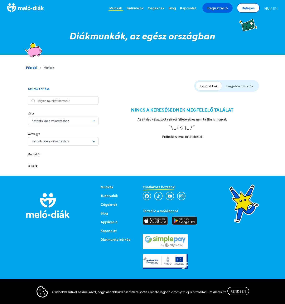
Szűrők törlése (39, 88)
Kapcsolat (188, 7)
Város (31, 113)
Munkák (115, 7)
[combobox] (61, 121)
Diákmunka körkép (116, 239)
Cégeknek (156, 7)
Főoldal (31, 67)
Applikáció (109, 221)
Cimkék (33, 166)
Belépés (248, 7)
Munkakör (34, 154)
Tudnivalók (135, 7)
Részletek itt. (218, 291)
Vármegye (34, 134)
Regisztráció (217, 7)
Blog (172, 7)
